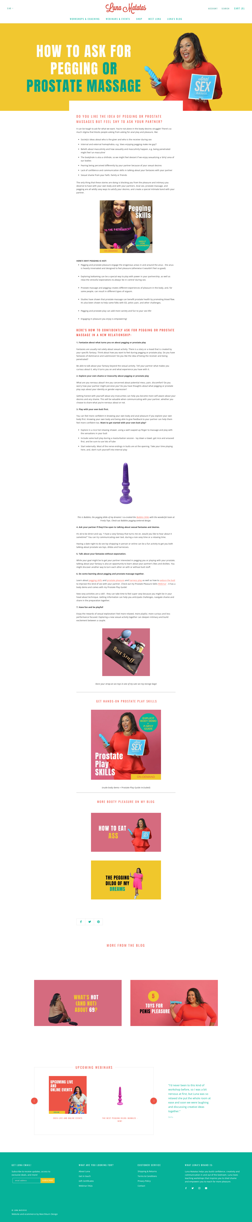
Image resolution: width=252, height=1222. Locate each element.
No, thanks (145, 637)
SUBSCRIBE (145, 622)
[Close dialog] (179, 578)
